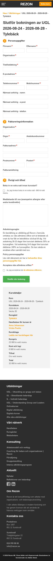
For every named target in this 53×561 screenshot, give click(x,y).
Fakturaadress (9, 146)
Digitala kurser (13, 413)
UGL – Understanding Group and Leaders (25, 403)
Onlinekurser (12, 406)
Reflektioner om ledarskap (18, 480)
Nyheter (10, 476)
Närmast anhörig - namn (14, 93)
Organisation (9, 55)
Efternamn (31, 46)
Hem (5, 13)
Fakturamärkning (10, 170)
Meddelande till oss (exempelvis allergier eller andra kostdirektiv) (24, 200)
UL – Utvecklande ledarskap (19, 395)
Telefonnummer (10, 83)
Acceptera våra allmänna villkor (17, 265)
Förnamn (7, 46)
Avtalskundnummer (35, 136)
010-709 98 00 (13, 543)
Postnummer (9, 161)
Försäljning (12, 458)
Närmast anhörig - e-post (14, 102)
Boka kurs (45, 4)
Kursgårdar (12, 432)
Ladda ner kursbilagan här (21, 335)
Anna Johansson (16, 325)
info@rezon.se (13, 546)
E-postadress (9, 74)
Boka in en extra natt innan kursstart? (20, 185)
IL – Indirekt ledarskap (17, 399)
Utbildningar (14, 13)
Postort (29, 161)
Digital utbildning (15, 410)
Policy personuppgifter (13, 254)
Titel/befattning (10, 65)
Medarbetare (12, 435)
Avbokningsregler (11, 229)
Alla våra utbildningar (16, 417)
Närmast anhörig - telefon (14, 111)
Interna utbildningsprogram (19, 465)
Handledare (12, 428)
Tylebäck (13, 318)
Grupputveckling (14, 461)
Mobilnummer (32, 83)
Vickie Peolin (15, 328)
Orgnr (5, 136)
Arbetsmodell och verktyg (18, 447)
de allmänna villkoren (32, 270)
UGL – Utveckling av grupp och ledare (24, 392)
